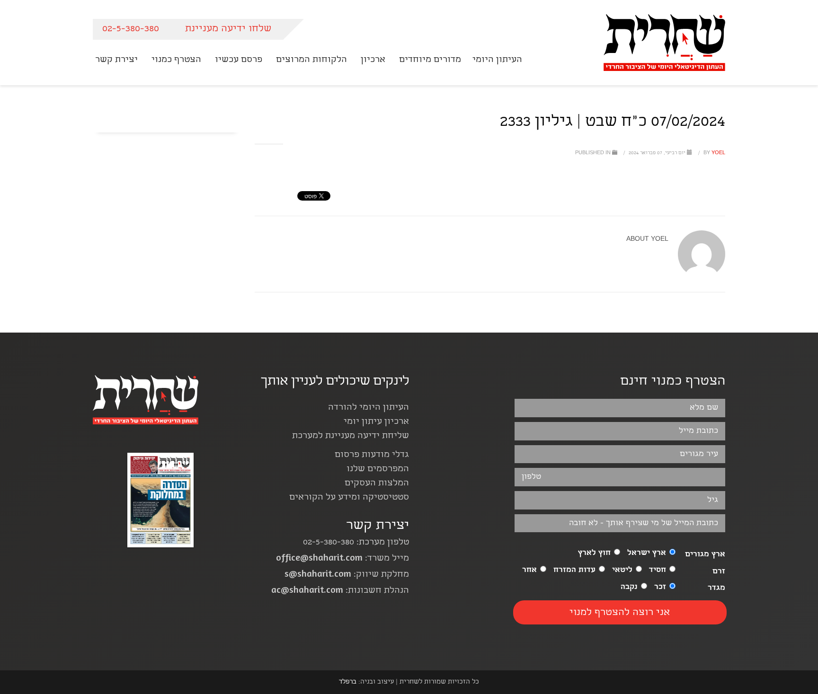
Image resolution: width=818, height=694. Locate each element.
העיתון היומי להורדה (368, 408)
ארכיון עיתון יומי (376, 422)
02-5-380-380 (130, 29)
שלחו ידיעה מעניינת (228, 29)
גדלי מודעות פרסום (372, 455)
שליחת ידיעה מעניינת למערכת (350, 436)
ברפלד (347, 682)
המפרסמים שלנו (378, 469)
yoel (713, 153)
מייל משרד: (342, 559)
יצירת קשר (377, 526)
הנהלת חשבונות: (340, 591)
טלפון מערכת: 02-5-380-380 (356, 543)
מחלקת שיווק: (347, 575)
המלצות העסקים (377, 484)
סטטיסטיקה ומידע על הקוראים (349, 498)
